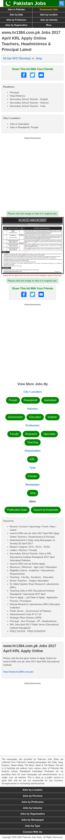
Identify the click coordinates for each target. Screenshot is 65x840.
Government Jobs (49, 9)
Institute (52, 417)
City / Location (33, 391)
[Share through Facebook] (23, 75)
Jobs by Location (49, 14)
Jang (39, 58)
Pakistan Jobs (29, 3)
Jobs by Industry (49, 20)
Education (35, 417)
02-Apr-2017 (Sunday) (17, 58)
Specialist (49, 434)
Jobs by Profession (16, 20)
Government (15, 417)
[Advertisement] (32, 173)
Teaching (32, 442)
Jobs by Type (32, 825)
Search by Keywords (46, 509)
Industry (32, 408)
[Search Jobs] (61, 3)
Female (32, 476)
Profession (33, 425)
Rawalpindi (30, 400)
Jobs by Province (32, 795)
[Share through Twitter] (32, 75)
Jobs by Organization (16, 25)
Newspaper (32, 484)
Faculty (14, 434)
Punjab (13, 400)
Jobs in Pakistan (16, 9)
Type (33, 467)
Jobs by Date (16, 14)
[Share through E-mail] (41, 75)
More (48, 25)
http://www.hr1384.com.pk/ (18, 671)
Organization (32, 450)
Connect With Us (32, 831)
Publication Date (17, 509)
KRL (32, 459)
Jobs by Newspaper (32, 819)
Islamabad (50, 400)
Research (31, 434)
